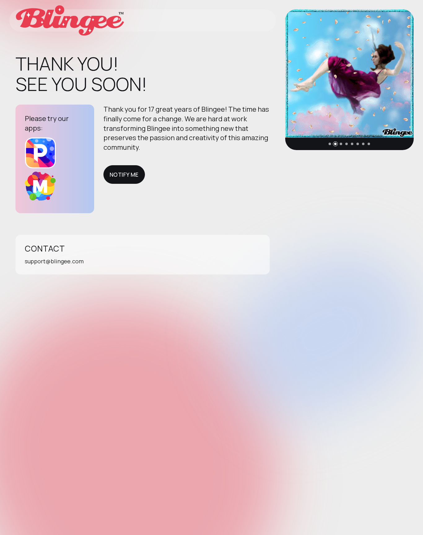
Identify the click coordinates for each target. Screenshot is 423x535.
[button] (330, 144)
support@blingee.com (54, 261)
